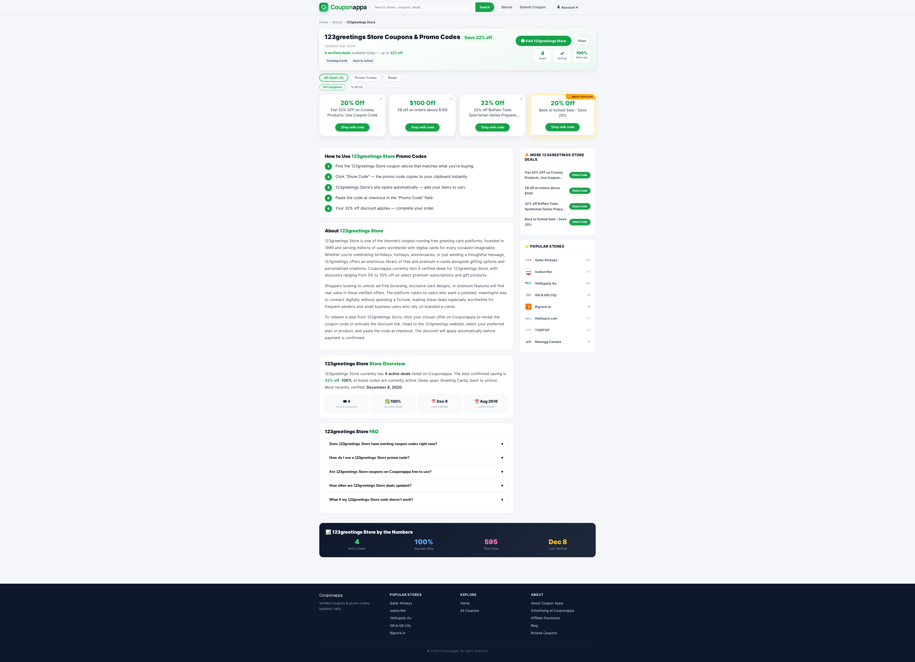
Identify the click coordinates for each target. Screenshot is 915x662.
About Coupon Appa (547, 603)
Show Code (579, 175)
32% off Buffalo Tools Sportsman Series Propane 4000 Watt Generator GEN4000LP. (545, 207)
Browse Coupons (544, 633)
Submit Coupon (533, 7)
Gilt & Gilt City (400, 625)
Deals (392, 78)
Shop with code (352, 127)
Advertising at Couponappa (552, 610)
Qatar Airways (401, 603)
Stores (506, 7)
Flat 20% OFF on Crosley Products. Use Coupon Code (544, 176)
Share (582, 41)
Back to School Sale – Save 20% (545, 221)
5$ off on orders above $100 (422, 110)
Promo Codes (366, 78)
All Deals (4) (334, 78)
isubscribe (398, 610)
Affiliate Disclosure (545, 618)
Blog (534, 625)
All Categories (332, 87)
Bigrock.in (397, 633)
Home (323, 22)
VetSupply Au (400, 618)
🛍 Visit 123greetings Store (543, 41)
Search (485, 7)
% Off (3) (357, 87)
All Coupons (469, 610)
